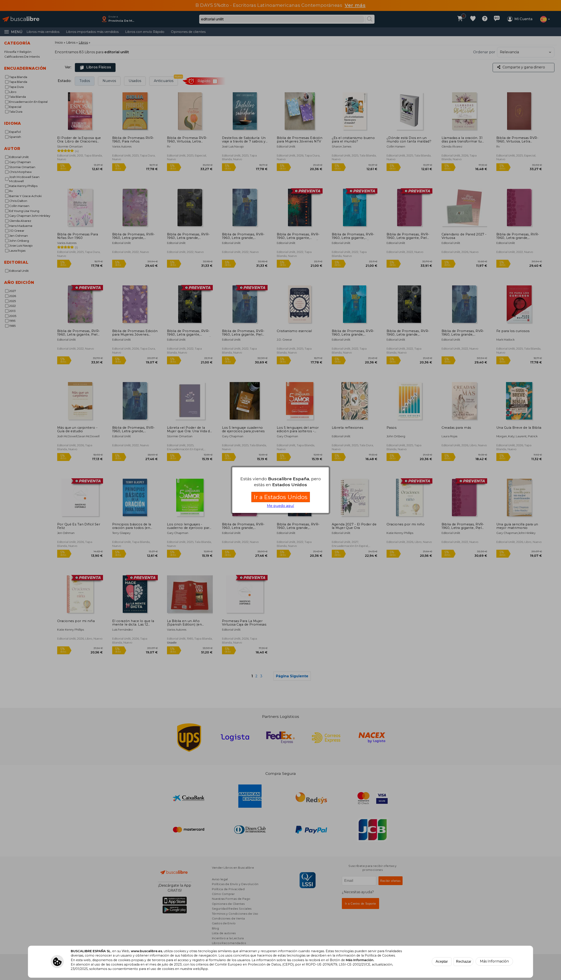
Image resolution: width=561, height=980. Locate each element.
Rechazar (463, 961)
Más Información (494, 961)
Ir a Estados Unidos (280, 497)
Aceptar (442, 961)
